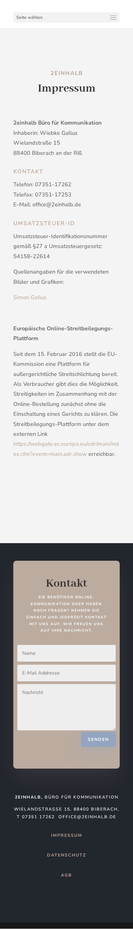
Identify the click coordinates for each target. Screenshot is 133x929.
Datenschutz (66, 855)
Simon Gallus (30, 297)
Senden (98, 739)
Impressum (66, 835)
